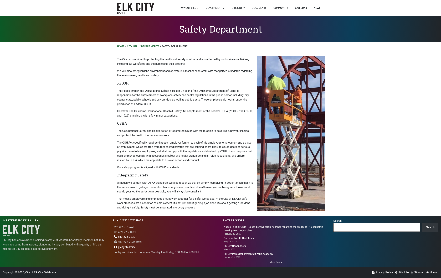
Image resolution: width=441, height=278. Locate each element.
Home (120, 46)
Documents (259, 8)
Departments (150, 46)
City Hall (133, 46)
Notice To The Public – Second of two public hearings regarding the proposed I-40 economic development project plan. (273, 228)
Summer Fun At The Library (239, 238)
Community (280, 8)
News (317, 8)
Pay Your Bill (188, 8)
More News (276, 262)
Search (337, 220)
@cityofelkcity (126, 247)
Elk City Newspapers (235, 246)
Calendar (301, 8)
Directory (238, 8)
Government (214, 8)
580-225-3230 (126, 236)
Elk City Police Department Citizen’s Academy (248, 254)
